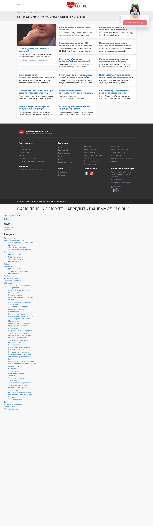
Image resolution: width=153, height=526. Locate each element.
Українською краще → (135, 23)
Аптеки (61, 147)
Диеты (60, 159)
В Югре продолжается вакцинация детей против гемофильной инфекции (36, 93)
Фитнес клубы (115, 155)
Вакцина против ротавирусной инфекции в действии (74, 108)
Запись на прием (65, 162)
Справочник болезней (119, 149)
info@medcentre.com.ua (34, 170)
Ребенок (33, 60)
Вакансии (114, 161)
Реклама (22, 155)
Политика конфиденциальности (31, 161)
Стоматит (23, 60)
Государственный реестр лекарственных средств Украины (121, 174)
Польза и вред (90, 164)
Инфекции (43, 60)
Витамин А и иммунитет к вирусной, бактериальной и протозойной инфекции (113, 29)
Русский (61, 175)
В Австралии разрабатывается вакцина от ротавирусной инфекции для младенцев (114, 93)
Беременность (64, 153)
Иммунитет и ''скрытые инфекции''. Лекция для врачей (74, 60)
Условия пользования (27, 158)
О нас (21, 146)
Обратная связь (25, 149)
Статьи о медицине (117, 152)
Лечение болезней (91, 149)
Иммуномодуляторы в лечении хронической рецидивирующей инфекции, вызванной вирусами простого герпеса (115, 78)
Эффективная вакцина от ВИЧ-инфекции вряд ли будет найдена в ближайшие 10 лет (76, 45)
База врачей (63, 150)
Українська (62, 172)
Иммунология (28, 13)
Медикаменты (89, 152)
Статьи (19, 13)
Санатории (114, 146)
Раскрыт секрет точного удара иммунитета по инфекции (34, 108)
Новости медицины (92, 161)
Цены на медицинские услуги (121, 158)
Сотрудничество (25, 152)
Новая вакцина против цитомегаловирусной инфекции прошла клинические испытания (75, 93)
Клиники (87, 146)
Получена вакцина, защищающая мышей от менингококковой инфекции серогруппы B (75, 77)
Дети (60, 156)
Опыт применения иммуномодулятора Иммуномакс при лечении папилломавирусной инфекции (35, 78)
